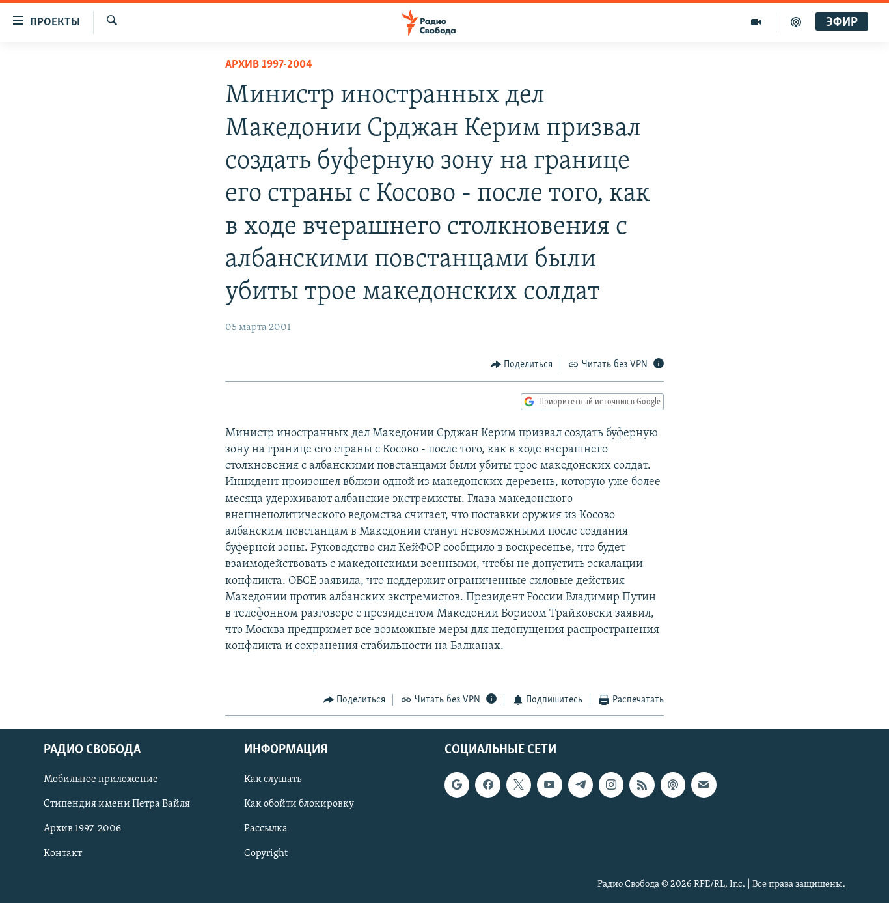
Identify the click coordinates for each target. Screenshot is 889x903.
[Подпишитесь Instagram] (611, 785)
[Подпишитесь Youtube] (549, 785)
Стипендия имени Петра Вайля (117, 804)
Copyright (266, 854)
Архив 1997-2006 (82, 829)
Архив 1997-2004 (268, 65)
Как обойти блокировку (299, 804)
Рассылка (266, 829)
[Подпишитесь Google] (456, 785)
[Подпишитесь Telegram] (580, 785)
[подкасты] (795, 22)
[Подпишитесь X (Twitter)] (518, 785)
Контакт (63, 854)
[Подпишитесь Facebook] (487, 785)
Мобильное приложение (101, 780)
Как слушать (272, 780)
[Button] (522, 364)
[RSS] (641, 785)
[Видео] (756, 22)
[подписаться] (703, 785)
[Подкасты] (673, 785)
